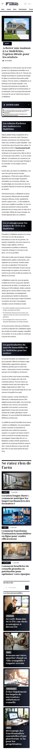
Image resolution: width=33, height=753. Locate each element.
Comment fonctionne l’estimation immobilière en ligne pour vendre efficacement (16, 535)
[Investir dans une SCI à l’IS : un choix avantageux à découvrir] (16, 605)
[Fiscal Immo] (12, 4)
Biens (7, 43)
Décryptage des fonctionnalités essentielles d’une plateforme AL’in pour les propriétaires (16, 737)
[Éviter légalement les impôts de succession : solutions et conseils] (16, 677)
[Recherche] (25, 4)
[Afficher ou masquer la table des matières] (24, 105)
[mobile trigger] (3, 4)
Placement (5, 562)
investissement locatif (22, 148)
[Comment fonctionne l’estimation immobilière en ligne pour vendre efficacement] (16, 516)
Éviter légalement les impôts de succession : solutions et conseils (16, 697)
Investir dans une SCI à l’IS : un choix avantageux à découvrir (17, 623)
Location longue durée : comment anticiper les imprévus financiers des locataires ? (16, 499)
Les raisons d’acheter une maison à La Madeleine (16, 110)
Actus (4, 527)
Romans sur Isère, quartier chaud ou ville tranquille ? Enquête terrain (16, 659)
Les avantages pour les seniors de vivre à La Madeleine (15, 112)
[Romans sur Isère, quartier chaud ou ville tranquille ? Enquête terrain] (16, 641)
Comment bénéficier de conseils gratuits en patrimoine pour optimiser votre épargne (16, 570)
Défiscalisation (11, 689)
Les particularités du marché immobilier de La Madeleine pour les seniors (15, 114)
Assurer (5, 492)
